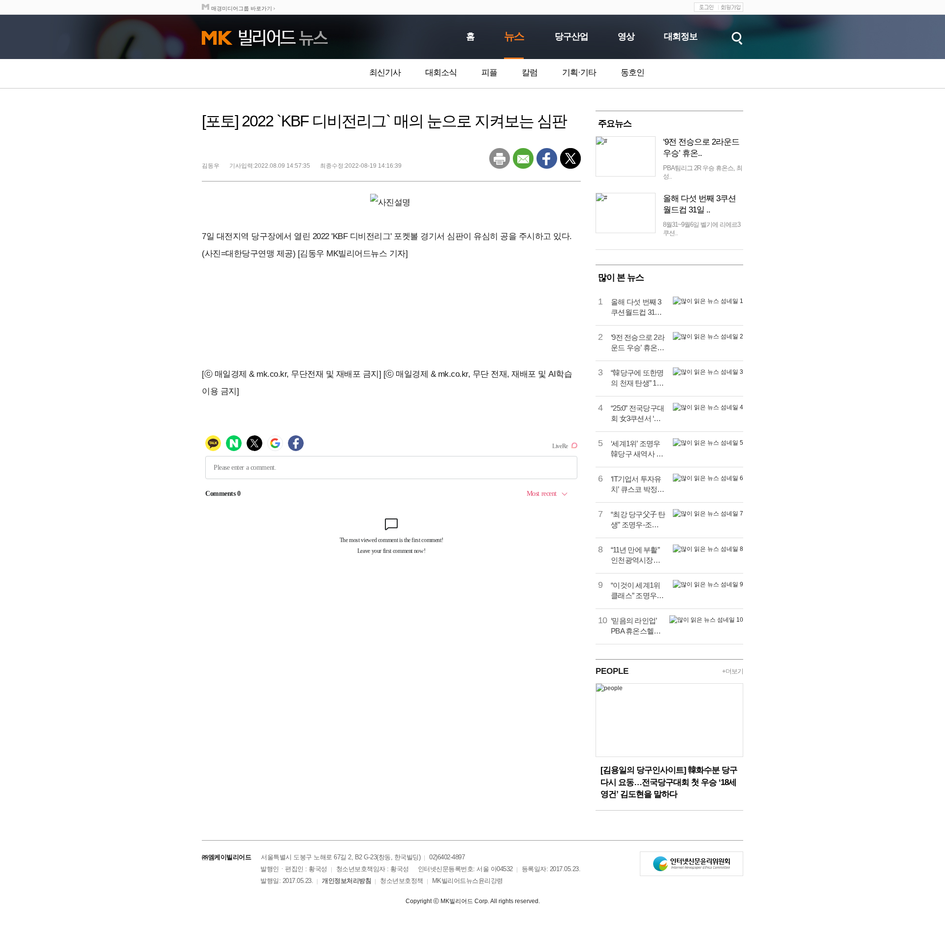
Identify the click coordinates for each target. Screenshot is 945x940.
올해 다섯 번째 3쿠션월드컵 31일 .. (699, 204)
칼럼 (529, 72)
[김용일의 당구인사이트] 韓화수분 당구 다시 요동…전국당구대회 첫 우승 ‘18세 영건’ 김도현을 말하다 (668, 782)
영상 (626, 36)
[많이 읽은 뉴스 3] (708, 371)
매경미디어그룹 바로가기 (241, 8)
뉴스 (514, 36)
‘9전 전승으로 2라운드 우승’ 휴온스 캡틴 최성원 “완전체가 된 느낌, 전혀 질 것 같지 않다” (638, 343)
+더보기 (732, 671)
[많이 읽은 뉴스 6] (708, 478)
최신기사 (385, 72)
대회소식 (441, 72)
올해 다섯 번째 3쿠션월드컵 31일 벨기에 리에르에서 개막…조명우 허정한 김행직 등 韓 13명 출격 (637, 307)
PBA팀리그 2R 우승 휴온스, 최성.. (702, 172)
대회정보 (680, 36)
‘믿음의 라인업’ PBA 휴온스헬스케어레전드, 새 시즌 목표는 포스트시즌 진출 (636, 626)
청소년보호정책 (401, 880)
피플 (489, 72)
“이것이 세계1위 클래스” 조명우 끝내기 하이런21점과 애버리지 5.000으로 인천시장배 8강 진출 (638, 591)
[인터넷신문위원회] (691, 864)
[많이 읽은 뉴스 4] (708, 407)
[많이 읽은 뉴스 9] (708, 584)
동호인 (632, 72)
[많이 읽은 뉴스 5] (708, 442)
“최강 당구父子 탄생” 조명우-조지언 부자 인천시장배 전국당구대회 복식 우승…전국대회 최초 (638, 520)
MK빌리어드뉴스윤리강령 (467, 880)
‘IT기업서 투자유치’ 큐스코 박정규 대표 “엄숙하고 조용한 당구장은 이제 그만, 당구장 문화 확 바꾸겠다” (638, 484)
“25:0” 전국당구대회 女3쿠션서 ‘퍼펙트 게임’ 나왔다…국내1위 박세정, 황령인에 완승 (638, 414)
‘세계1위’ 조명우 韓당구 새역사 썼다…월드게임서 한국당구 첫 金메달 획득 (637, 449)
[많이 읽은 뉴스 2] (708, 336)
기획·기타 (579, 72)
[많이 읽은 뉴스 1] (708, 301)
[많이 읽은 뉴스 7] (708, 513)
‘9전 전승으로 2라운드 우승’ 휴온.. (701, 147)
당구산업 (571, 36)
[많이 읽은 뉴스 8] (708, 549)
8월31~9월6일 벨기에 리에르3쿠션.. (701, 229)
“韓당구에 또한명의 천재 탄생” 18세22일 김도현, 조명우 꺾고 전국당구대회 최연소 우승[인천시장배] (638, 378)
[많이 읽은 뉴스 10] (706, 619)
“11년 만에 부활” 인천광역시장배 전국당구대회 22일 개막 (636, 555)
